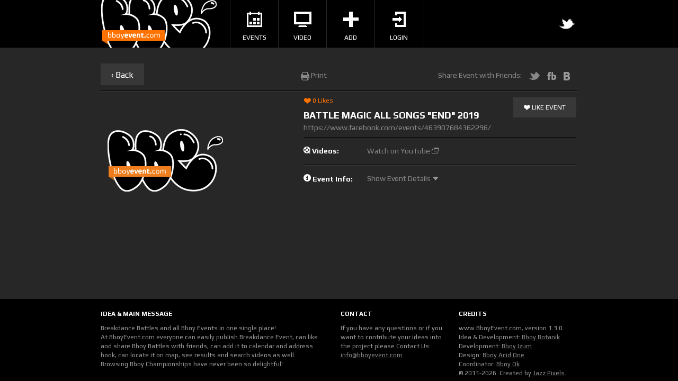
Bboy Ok (508, 364)
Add (350, 37)
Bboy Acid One (503, 355)
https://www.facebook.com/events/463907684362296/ (397, 127)
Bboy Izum (517, 346)
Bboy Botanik (541, 337)
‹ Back (122, 75)
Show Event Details (399, 178)
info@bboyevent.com (372, 355)
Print (318, 75)
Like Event (548, 107)
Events (254, 37)
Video (302, 37)
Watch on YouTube (399, 151)
